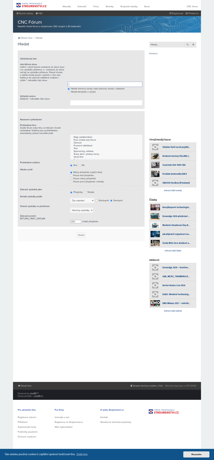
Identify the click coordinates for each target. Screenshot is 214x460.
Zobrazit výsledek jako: (31, 189)
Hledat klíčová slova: (27, 64)
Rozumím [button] (196, 454)
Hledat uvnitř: (26, 169)
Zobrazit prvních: (28, 216)
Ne (83, 165)
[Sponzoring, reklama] (106, 151)
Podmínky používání (27, 432)
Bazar (147, 6)
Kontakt (104, 417)
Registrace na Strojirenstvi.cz (69, 422)
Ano (75, 165)
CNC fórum (192, 6)
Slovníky (110, 6)
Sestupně (118, 200)
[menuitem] (39, 13)
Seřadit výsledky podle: (31, 196)
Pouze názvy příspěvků (84, 178)
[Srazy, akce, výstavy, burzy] (106, 154)
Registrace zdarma (27, 417)
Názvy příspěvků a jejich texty (87, 172)
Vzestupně (103, 200)
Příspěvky (78, 192)
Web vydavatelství (63, 427)
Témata (90, 192)
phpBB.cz (38, 396)
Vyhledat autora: (28, 96)
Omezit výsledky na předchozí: (35, 206)
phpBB (33, 393)
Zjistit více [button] (82, 454)
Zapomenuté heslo (27, 427)
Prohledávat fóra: (28, 125)
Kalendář (82, 6)
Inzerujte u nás (62, 417)
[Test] (106, 148)
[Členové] (106, 142)
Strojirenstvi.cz (31, 5)
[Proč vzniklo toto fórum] (106, 140)
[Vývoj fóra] (106, 157)
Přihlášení (22, 422)
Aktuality (67, 6)
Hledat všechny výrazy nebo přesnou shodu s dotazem (97, 88)
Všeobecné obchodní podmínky (115, 422)
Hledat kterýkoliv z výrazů (83, 91)
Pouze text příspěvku (83, 175)
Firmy (96, 6)
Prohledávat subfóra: (30, 162)
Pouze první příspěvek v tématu (88, 181)
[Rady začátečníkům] (106, 137)
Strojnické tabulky (129, 6)
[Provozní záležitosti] (106, 145)
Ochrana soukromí (27, 436)
